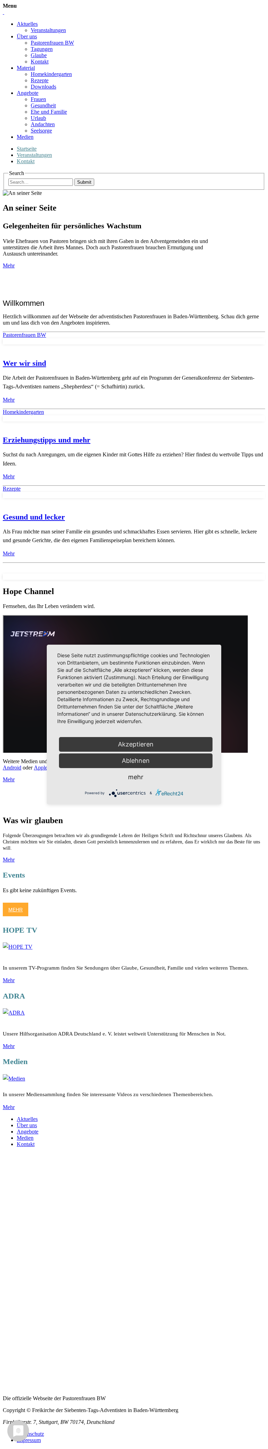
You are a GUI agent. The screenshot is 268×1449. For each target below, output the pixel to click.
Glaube (39, 55)
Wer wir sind (24, 363)
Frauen (38, 99)
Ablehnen (136, 760)
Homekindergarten (51, 74)
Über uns (27, 36)
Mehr (9, 265)
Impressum (29, 1440)
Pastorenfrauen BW (52, 43)
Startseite (27, 149)
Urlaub (38, 118)
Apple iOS (46, 768)
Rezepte (40, 80)
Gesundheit (43, 105)
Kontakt (40, 62)
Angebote (27, 93)
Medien (25, 137)
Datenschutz (30, 1434)
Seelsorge (41, 131)
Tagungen (42, 49)
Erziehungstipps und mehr (46, 439)
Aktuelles (27, 24)
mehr (135, 777)
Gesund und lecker (34, 517)
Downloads (43, 87)
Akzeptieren (136, 744)
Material (26, 68)
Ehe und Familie (49, 112)
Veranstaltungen (48, 30)
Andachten (43, 124)
